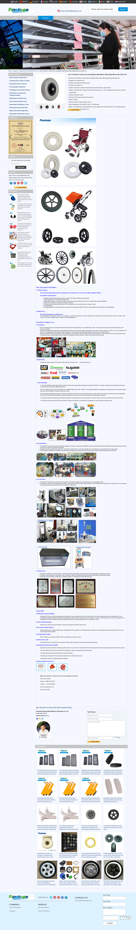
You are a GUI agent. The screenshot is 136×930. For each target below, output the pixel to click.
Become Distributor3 (15, 907)
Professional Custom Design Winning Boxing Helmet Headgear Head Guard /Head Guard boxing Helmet (25, 198)
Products (46, 18)
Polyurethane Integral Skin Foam (18, 107)
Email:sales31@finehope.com (70, 11)
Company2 (12, 911)
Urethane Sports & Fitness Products (19, 80)
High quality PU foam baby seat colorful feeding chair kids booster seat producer (25, 264)
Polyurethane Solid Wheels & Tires (28, 71)
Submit (110, 923)
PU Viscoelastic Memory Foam (18, 101)
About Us (30, 18)
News (90, 18)
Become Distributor (43, 907)
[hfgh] (14, 183)
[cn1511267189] (42, 719)
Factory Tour (60, 18)
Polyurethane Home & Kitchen (17, 84)
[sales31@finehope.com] (40, 719)
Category (15, 71)
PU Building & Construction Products (19, 90)
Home (16, 18)
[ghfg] (18, 183)
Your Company (108, 907)
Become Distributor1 (44, 911)
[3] (68, 44)
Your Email (106, 901)
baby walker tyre (44, 707)
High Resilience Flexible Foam (17, 98)
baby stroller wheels (55, 707)
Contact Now (20, 187)
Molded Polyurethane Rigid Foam (18, 110)
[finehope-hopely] (37, 719)
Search (123, 9)
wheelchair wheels (66, 707)
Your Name (106, 895)
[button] (133, 44)
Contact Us (75, 18)
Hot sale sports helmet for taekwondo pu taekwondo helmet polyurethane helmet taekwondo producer (24, 227)
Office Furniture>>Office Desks (18, 77)
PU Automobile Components (17, 87)
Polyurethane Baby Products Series (19, 113)
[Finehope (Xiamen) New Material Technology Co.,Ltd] (21, 9)
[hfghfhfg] (22, 183)
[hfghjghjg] (25, 183)
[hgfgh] (11, 183)
